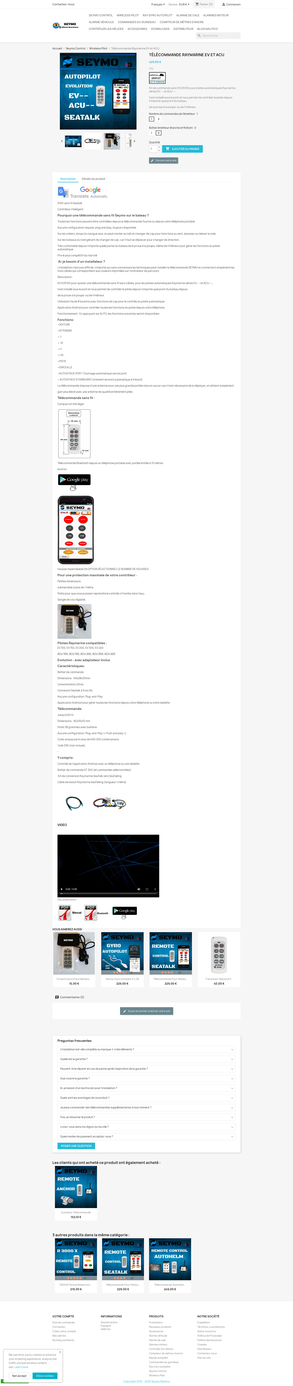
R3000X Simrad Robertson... (76, 1284)
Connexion (58, 1326)
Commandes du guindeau (137, 22)
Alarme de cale (187, 15)
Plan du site (204, 1357)
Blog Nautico (207, 29)
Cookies (202, 1344)
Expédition (203, 1322)
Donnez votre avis (166, 160)
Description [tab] (68, 179)
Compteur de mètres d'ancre (182, 22)
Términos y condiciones (211, 1326)
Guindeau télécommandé (76, 1212)
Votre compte (63, 1316)
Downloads (160, 29)
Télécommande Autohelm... (170, 1284)
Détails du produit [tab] (93, 179)
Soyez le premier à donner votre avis (149, 1011)
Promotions (156, 1322)
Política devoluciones (209, 1340)
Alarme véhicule (101, 22)
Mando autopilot (158, 1357)
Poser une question (76, 1146)
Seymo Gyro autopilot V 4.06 (122, 979)
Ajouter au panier (182, 149)
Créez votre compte (64, 1331)
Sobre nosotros (206, 1331)
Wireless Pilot (128, 15)
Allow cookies (45, 1376)
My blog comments (63, 1340)
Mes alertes (59, 1335)
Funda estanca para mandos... (74, 979)
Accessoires (137, 29)
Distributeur (183, 29)
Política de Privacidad (209, 1335)
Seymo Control (101, 15)
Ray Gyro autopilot (157, 15)
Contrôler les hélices (106, 29)
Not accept (19, 1376)
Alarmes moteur (216, 15)
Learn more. (21, 1367)
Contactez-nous (63, 4)
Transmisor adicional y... (219, 979)
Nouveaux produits (160, 1326)
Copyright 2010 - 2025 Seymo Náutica (146, 1381)
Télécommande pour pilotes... (170, 979)
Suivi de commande (63, 1322)
